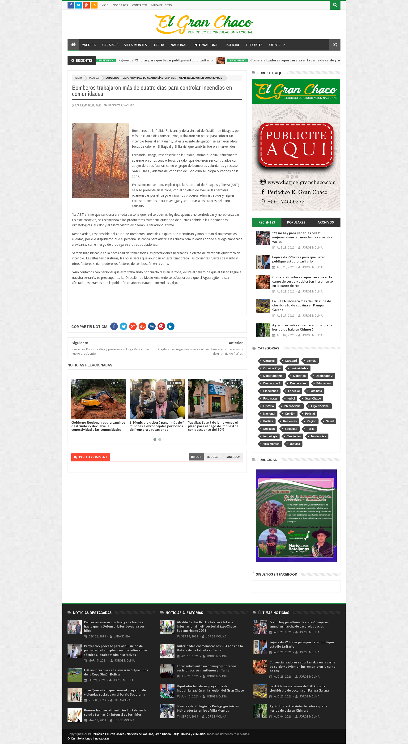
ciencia (311, 360)
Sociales (269, 428)
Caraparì (291, 360)
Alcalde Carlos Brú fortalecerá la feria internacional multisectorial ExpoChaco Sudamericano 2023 (206, 626)
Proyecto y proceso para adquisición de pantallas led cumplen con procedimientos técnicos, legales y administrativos (115, 650)
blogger (213, 457)
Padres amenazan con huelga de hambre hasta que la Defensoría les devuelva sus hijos (114, 626)
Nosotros (120, 5)
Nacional (179, 45)
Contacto (139, 5)
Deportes (254, 45)
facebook (233, 457)
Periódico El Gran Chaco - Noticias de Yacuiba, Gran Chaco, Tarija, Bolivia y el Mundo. (149, 734)
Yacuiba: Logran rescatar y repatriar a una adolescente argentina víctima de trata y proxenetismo (210, 427)
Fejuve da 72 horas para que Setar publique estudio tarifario (132, 60)
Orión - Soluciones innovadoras (89, 738)
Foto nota (316, 391)
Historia (268, 406)
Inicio (105, 5)
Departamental (204, 60)
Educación (323, 383)
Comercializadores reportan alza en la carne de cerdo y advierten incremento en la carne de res (291, 60)
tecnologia (270, 436)
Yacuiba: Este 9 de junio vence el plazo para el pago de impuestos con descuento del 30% (155, 425)
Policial (233, 45)
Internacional (206, 45)
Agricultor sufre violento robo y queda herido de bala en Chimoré (302, 327)
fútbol (291, 398)
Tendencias (318, 436)
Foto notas (270, 398)
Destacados (298, 383)
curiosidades (299, 368)
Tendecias (294, 436)
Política (268, 421)
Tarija (158, 45)
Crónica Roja (272, 368)
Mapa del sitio (161, 5)
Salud (330, 421)
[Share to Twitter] (81, 414)
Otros (274, 45)
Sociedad (291, 428)
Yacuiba (89, 45)
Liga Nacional (320, 406)
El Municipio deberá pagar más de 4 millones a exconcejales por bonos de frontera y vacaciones (98, 425)
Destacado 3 (271, 383)
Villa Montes (135, 45)
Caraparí (110, 45)
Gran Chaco (313, 398)
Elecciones (270, 391)
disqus (196, 457)
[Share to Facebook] (76, 414)
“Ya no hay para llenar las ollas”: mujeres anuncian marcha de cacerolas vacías (302, 237)
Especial (294, 391)
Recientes (115, 105)
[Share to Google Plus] (86, 414)
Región (311, 421)
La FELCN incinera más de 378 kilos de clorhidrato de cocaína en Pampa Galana (301, 305)
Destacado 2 (324, 376)
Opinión (290, 413)
